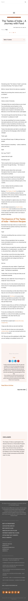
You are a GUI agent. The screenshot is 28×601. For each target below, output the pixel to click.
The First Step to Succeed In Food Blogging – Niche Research (13, 574)
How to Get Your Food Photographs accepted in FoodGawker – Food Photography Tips (13, 559)
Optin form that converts (10, 535)
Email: (9, 585)
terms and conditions (7, 543)
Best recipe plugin (7, 528)
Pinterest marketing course (10, 533)
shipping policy (5, 549)
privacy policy (5, 545)
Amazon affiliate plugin (9, 530)
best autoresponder (8, 523)
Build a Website (6, 537)
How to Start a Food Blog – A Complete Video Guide (14, 580)
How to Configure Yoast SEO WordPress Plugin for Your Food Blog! (14, 570)
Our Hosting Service (8, 526)
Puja (6, 29)
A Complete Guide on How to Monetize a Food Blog (13, 562)
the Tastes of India (11, 191)
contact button (5, 331)
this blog (12, 296)
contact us (4, 550)
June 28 (24, 27)
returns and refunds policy (8, 547)
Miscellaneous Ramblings (14, 17)
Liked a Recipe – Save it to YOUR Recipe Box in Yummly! (14, 577)
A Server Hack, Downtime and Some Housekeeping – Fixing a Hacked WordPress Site (13, 566)
